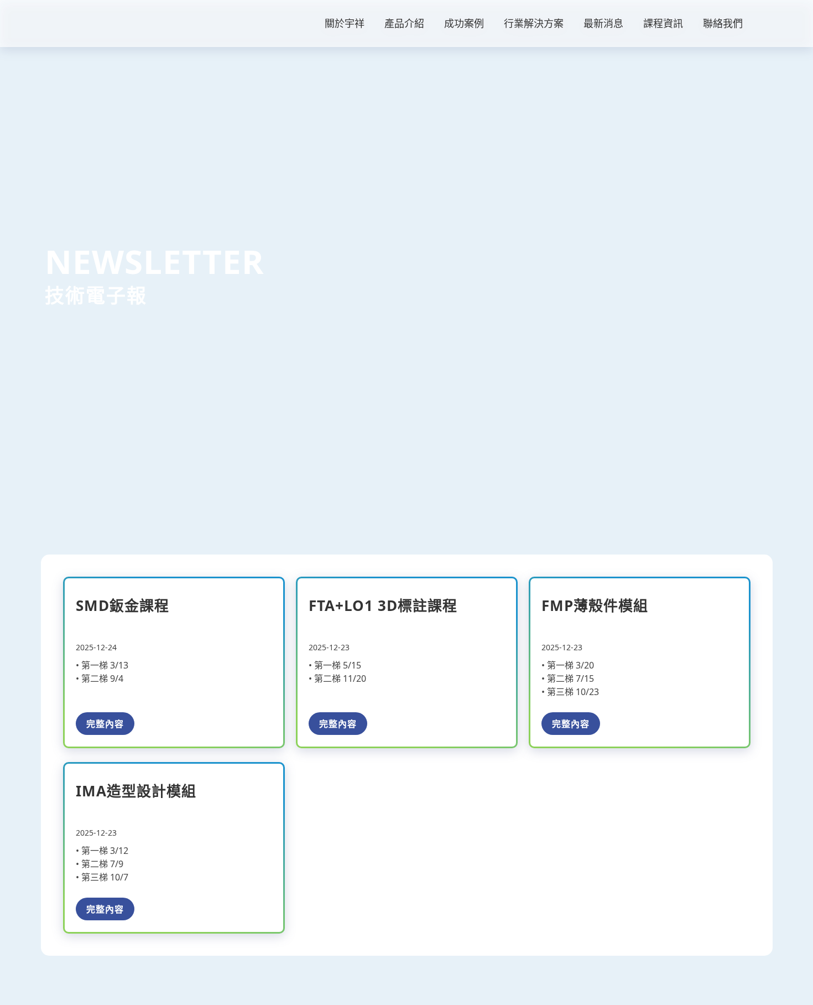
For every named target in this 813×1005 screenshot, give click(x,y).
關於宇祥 (344, 23)
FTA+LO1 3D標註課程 (383, 605)
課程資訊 (663, 23)
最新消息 (603, 23)
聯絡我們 (723, 23)
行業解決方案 (534, 23)
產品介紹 (404, 23)
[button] (767, 23)
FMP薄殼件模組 (594, 605)
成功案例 (464, 23)
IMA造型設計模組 (136, 791)
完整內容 (105, 723)
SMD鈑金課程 (122, 605)
